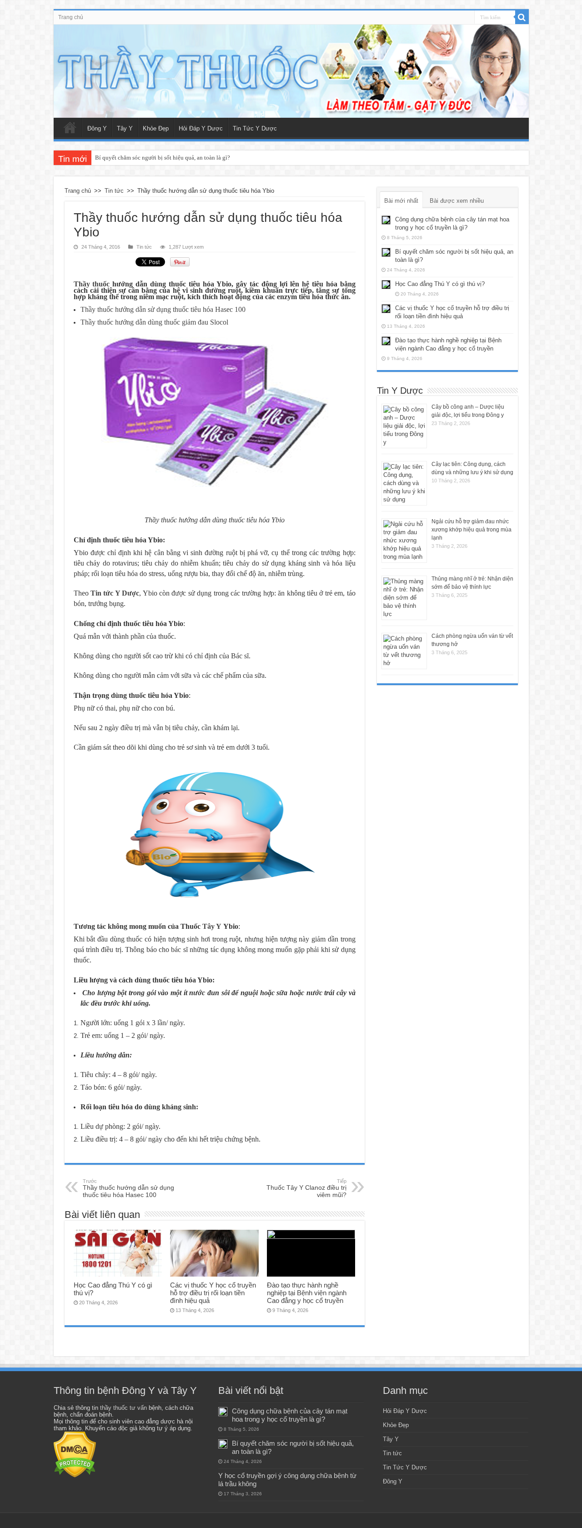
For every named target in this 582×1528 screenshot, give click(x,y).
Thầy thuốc (92, 284)
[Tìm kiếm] (522, 17)
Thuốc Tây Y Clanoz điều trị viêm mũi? (306, 1188)
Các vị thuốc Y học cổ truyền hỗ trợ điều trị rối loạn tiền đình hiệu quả (213, 1292)
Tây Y (125, 128)
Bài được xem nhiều (457, 200)
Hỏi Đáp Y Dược (201, 128)
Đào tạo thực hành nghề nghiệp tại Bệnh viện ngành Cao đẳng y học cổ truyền (306, 1292)
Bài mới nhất (401, 200)
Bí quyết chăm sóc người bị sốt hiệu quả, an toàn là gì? (162, 157)
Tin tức (114, 190)
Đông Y (97, 128)
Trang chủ (70, 17)
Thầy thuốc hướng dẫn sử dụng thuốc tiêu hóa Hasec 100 (128, 1188)
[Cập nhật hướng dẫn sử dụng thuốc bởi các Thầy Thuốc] (291, 71)
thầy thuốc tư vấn (123, 1407)
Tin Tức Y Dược (255, 128)
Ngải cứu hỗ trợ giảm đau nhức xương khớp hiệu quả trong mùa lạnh (471, 529)
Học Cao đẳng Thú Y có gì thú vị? (440, 284)
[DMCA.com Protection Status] (75, 1454)
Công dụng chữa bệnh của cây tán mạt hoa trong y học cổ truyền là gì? (289, 1415)
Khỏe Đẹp (156, 128)
